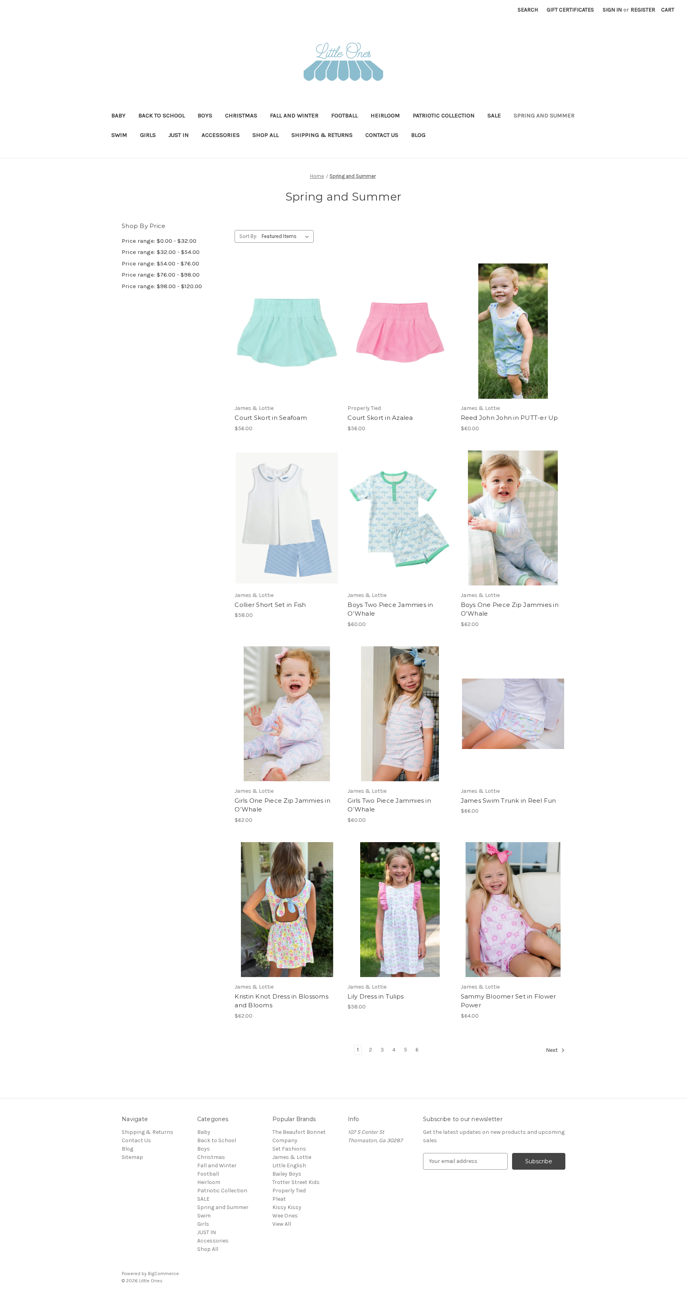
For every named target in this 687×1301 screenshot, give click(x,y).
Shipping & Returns (322, 134)
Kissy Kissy (286, 1207)
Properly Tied (289, 1190)
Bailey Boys (286, 1173)
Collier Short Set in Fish (270, 605)
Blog (418, 134)
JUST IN (179, 134)
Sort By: (248, 236)
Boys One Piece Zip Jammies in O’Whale (510, 609)
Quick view (280, 317)
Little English (289, 1165)
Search (528, 9)
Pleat (279, 1199)
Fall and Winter (294, 115)
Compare (284, 331)
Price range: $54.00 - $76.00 (160, 263)
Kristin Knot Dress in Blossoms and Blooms (281, 1001)
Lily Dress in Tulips (375, 996)
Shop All (265, 134)
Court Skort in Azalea (380, 417)
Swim (119, 134)
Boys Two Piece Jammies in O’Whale (390, 609)
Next (552, 1050)
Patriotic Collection (444, 115)
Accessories (221, 134)
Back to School (161, 115)
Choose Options (287, 345)
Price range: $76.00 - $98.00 (161, 274)
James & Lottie (291, 1157)
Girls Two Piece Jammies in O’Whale (389, 805)
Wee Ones (285, 1215)
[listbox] (286, 236)
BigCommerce (163, 1273)
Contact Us (381, 134)
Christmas (241, 115)
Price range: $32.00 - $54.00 (161, 252)
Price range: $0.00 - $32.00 (159, 240)
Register (643, 9)
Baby (118, 115)
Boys (205, 115)
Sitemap (132, 1157)
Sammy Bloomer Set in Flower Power (508, 1001)
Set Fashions (289, 1148)
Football (344, 115)
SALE (494, 115)
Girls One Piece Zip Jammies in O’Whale (282, 805)
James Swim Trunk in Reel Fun (508, 800)
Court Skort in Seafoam (271, 417)
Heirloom (385, 115)
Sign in (612, 9)
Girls (148, 134)
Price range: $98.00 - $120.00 (162, 286)
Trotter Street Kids (296, 1182)
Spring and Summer (544, 115)
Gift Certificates (570, 9)
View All (281, 1224)
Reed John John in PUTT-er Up (509, 417)
